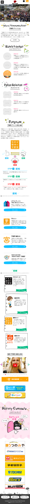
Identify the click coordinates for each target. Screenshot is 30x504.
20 (17, 375)
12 (21, 374)
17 (12, 375)
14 (24, 374)
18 (14, 375)
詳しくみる (15, 209)
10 (18, 374)
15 (26, 374)
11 (19, 374)
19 (15, 375)
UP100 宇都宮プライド (15, 2)
